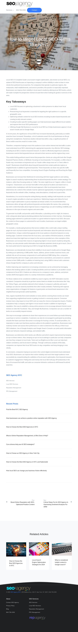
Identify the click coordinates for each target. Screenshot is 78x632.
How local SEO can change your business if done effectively (26, 470)
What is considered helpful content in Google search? (61, 562)
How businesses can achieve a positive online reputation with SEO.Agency (31, 418)
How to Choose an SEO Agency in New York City (22, 453)
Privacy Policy (10, 605)
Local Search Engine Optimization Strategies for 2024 (39, 562)
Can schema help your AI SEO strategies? (20, 444)
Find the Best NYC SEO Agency (17, 409)
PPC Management (11, 391)
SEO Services (10, 380)
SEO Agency (39, 66)
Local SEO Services (12, 384)
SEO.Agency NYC (16, 592)
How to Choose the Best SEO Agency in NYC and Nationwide (27, 462)
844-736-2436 (21, 10)
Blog (7, 609)
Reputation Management (13, 387)
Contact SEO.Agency (12, 602)
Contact (34, 10)
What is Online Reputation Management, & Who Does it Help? (27, 435)
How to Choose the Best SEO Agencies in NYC (22, 427)
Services (9, 10)
